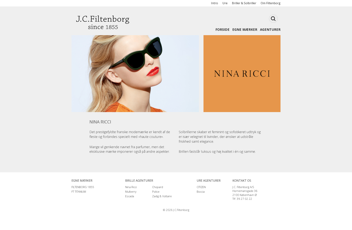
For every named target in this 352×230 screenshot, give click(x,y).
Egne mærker (244, 29)
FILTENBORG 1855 (83, 187)
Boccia (201, 191)
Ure (225, 3)
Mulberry (130, 191)
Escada (129, 196)
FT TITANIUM (79, 191)
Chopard (157, 187)
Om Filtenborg (270, 3)
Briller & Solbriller (244, 3)
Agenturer (270, 29)
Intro (214, 3)
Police (156, 191)
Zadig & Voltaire (162, 196)
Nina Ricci (131, 187)
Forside (222, 29)
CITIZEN (201, 187)
